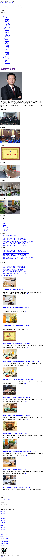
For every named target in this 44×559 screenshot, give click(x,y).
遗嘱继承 (7, 53)
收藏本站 (6, 2)
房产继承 (7, 21)
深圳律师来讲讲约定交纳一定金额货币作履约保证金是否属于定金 (16, 253)
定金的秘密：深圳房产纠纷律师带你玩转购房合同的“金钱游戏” (15, 242)
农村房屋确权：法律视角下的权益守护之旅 (11, 235)
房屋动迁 (7, 41)
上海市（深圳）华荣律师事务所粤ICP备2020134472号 (11, 555)
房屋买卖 (7, 17)
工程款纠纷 (7, 63)
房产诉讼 (7, 23)
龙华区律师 (2, 522)
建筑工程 (4, 57)
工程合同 (7, 60)
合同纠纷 (4, 28)
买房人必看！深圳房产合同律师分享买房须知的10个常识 (14, 271)
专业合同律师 (8, 35)
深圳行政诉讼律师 (4, 541)
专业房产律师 (8, 25)
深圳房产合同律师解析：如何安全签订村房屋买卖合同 (14, 238)
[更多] (27, 293)
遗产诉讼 (7, 54)
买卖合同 (7, 32)
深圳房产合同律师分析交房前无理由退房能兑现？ (13, 250)
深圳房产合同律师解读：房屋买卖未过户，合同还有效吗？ (15, 239)
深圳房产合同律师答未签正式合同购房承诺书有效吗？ (14, 258)
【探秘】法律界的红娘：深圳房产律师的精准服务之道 (14, 237)
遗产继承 (4, 50)
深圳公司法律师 (3, 534)
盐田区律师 (2, 525)
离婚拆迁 (7, 43)
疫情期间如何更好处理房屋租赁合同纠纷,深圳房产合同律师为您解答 (19, 451)
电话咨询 (2, 557)
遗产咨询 (7, 52)
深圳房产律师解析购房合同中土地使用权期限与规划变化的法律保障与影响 (18, 241)
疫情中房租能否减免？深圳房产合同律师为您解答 (13, 269)
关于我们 (4, 65)
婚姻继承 (7, 56)
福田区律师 (2, 511)
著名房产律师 (8, 24)
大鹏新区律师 (3, 532)
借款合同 (7, 34)
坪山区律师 (2, 527)
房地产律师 (7, 27)
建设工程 (7, 61)
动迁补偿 (7, 46)
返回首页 (11, 2)
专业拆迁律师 (8, 49)
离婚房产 (7, 20)
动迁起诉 (7, 47)
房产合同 (7, 19)
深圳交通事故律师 (4, 538)
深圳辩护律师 (3, 545)
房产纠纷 (4, 16)
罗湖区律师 (2, 518)
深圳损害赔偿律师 (4, 543)
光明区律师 (2, 529)
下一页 (4, 495)
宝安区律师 (2, 513)
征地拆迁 (4, 38)
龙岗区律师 (2, 520)
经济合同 (7, 31)
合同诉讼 (7, 36)
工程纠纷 (7, 58)
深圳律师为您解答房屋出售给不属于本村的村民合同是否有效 (15, 273)
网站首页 (4, 14)
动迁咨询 (7, 39)
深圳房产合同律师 (7, 69)
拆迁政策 (7, 45)
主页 (1, 275)
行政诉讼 (4, 64)
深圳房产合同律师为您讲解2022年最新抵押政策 (12, 270)
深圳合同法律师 (3, 536)
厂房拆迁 (7, 42)
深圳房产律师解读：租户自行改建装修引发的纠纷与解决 (14, 243)
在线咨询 (2, 556)
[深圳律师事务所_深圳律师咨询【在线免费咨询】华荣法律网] (11, 8)
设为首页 (2, 2)
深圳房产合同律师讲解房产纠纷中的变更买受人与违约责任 (15, 245)
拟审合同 (7, 30)
